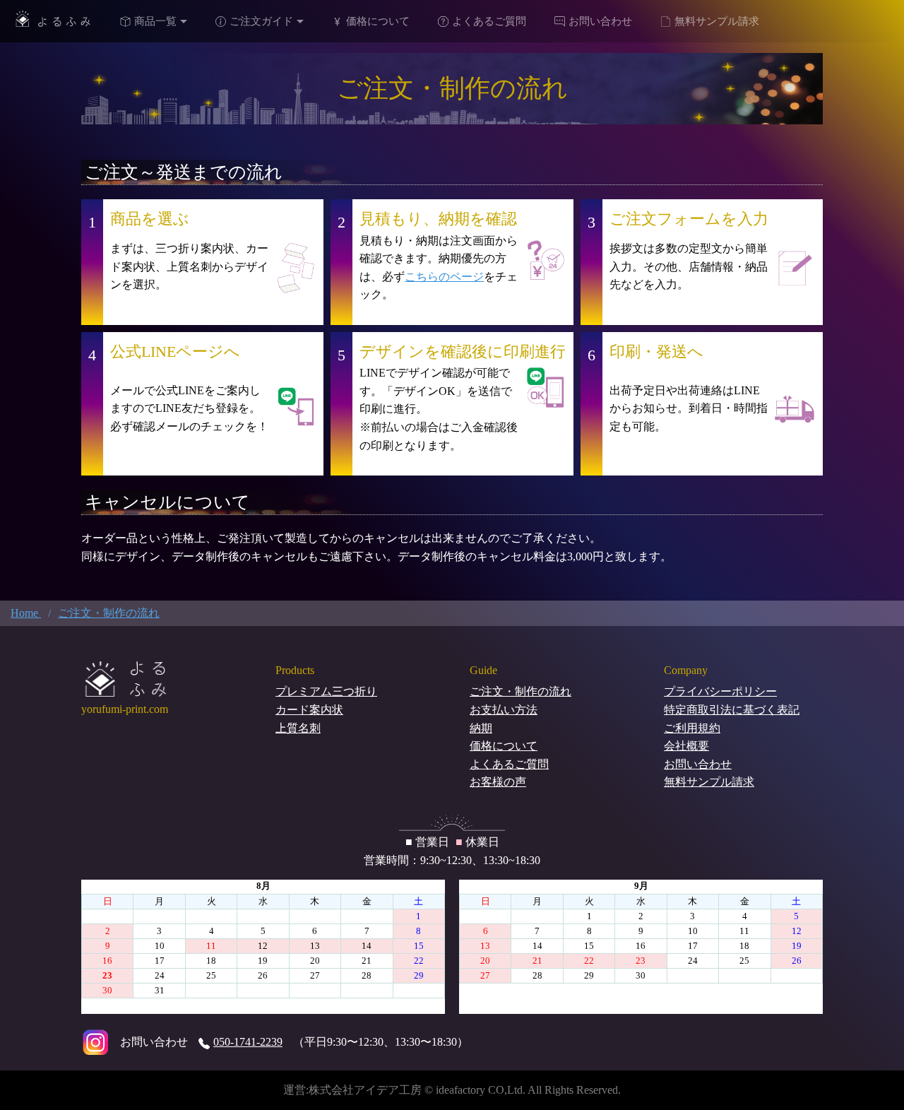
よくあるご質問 (489, 21)
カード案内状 (309, 710)
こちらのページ (444, 277)
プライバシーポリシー (720, 691)
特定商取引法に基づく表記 (731, 710)
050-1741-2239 (247, 1042)
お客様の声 (498, 782)
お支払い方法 (503, 710)
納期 (481, 728)
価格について (378, 21)
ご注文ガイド (261, 21)
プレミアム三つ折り (326, 691)
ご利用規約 (692, 728)
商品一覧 (155, 21)
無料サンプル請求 (716, 21)
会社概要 (686, 746)
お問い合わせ (600, 21)
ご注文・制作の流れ (520, 691)
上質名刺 (298, 728)
